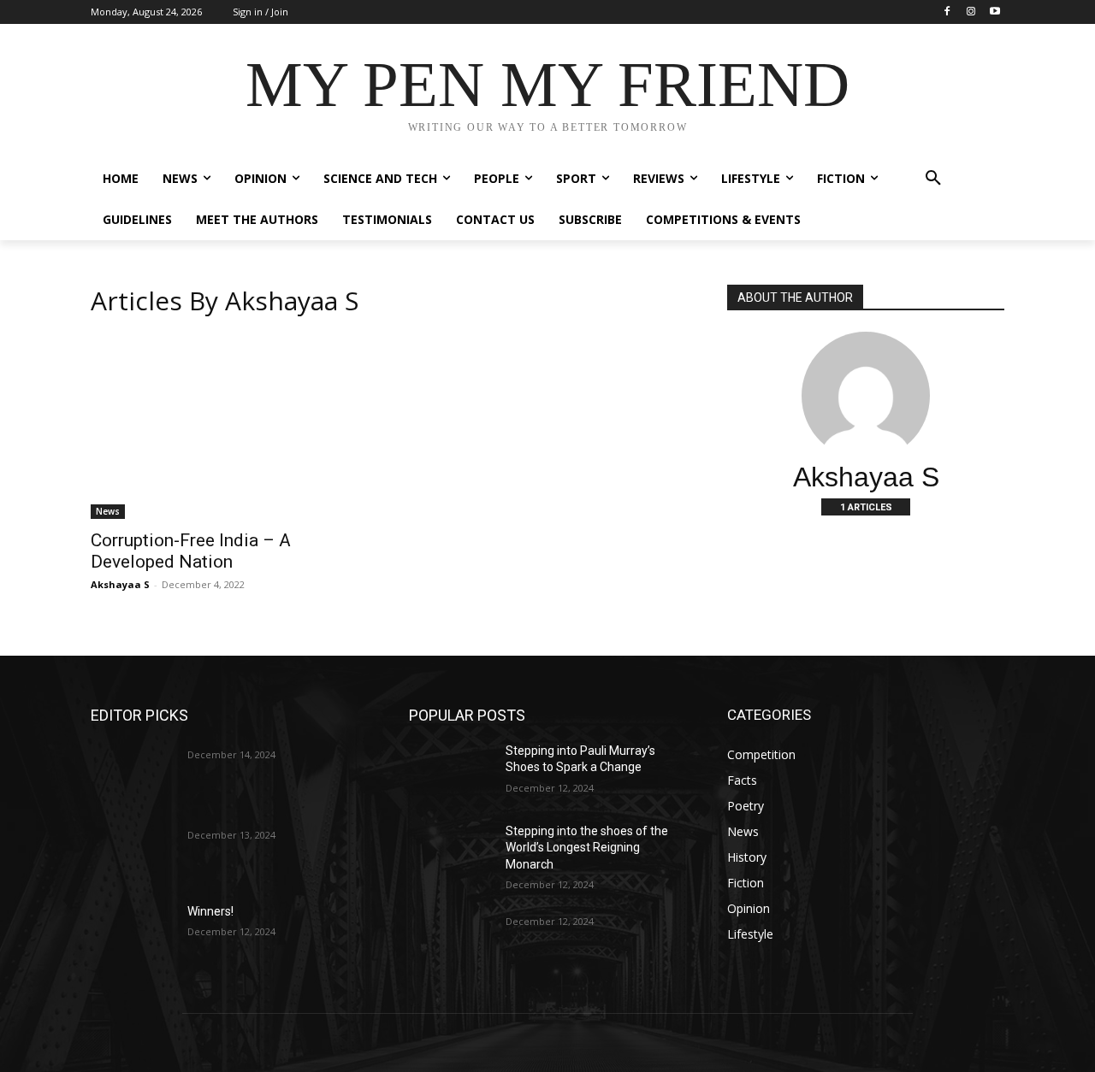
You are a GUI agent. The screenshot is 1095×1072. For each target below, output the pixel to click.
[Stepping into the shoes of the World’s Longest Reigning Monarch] (450, 852)
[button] (933, 178)
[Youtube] (994, 12)
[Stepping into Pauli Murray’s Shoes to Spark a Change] (450, 772)
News (108, 511)
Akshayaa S (120, 584)
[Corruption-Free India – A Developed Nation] (229, 426)
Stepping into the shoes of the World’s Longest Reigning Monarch (587, 847)
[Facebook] (947, 12)
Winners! (210, 911)
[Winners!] (132, 933)
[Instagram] (970, 12)
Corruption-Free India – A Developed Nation (191, 551)
